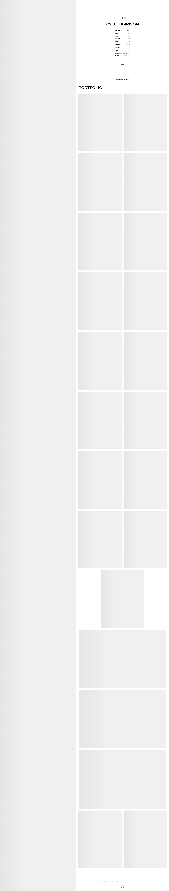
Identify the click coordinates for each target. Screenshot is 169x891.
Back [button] (122, 18)
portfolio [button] (120, 80)
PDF (127, 80)
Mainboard (147, 882)
